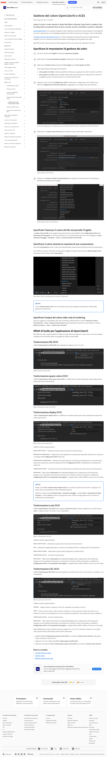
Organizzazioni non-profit (51, 720)
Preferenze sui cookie (74, 754)
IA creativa (5, 718)
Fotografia (5, 720)
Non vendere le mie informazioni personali (88, 754)
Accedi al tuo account (93, 718)
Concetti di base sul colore (43, 653)
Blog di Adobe (92, 743)
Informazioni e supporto (58, 2)
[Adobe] (3, 2)
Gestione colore (40, 656)
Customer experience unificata (30, 722)
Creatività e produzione (29, 725)
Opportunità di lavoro (93, 722)
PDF (3, 727)
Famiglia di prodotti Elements (9, 731)
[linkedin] (24, 754)
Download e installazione (72, 720)
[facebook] (16, 754)
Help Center (69, 718)
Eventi (90, 725)
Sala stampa (91, 727)
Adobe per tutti (92, 740)
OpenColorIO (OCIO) (39, 31)
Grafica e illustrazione (7, 722)
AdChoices (102, 754)
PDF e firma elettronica (26, 2)
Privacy (57, 754)
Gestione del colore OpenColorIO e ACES (14, 102)
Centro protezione (92, 736)
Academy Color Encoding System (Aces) (46, 37)
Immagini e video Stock (7, 734)
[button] (98, 2)
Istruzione (48, 718)
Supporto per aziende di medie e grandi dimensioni (75, 727)
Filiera (90, 734)
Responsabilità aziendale (94, 729)
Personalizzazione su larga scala (30, 718)
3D (3, 729)
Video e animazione (7, 725)
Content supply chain (28, 720)
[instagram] (18, 754)
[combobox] (78, 7)
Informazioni (91, 720)
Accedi (103, 2)
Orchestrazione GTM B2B (29, 727)
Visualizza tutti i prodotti (8, 736)
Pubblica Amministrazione (51, 722)
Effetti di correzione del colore (44, 658)
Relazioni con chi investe (94, 731)
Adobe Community (71, 722)
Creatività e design (13, 2)
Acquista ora (72, 2)
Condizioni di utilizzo (65, 754)
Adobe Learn (70, 725)
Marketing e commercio (42, 2)
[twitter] (21, 754)
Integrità (91, 738)
